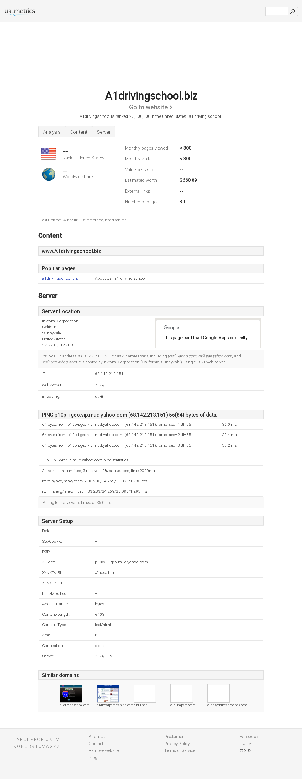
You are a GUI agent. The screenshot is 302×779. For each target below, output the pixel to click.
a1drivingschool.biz (60, 278)
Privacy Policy (177, 743)
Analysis (52, 132)
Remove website (104, 750)
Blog (93, 757)
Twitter (246, 743)
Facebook (249, 736)
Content (79, 132)
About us (97, 736)
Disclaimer (173, 736)
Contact (96, 743)
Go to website (148, 107)
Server (104, 132)
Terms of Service (179, 750)
